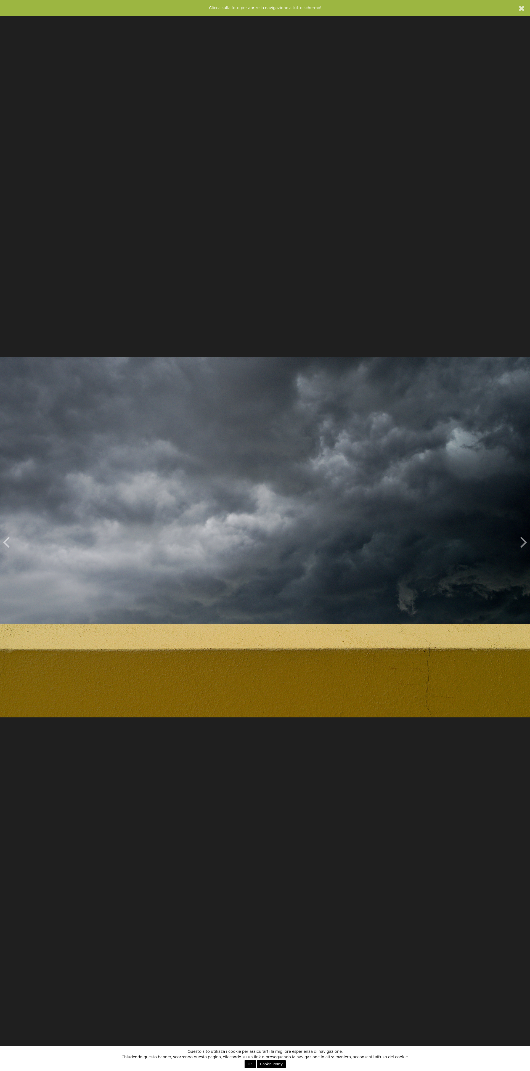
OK (250, 1064)
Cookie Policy (271, 1064)
